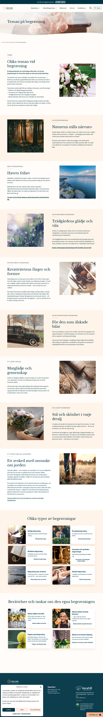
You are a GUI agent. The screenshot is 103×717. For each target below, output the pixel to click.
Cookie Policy (16, 714)
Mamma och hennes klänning (82, 635)
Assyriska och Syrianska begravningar (83, 560)
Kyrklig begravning (34, 531)
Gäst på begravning (48, 8)
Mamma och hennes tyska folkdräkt (82, 642)
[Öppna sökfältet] (91, 8)
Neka (22, 709)
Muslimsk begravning (35, 551)
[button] (41, 687)
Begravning (34, 8)
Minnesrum (63, 8)
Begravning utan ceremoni (37, 572)
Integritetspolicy (26, 714)
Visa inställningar (35, 709)
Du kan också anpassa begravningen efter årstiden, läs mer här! (71, 248)
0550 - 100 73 (61, 2)
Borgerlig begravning (79, 531)
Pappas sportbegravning (36, 634)
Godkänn (8, 709)
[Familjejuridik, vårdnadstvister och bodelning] (84, 689)
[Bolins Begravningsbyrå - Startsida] (15, 681)
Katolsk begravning (78, 572)
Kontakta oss (82, 8)
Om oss (72, 8)
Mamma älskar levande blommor (82, 624)
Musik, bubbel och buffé (36, 614)
